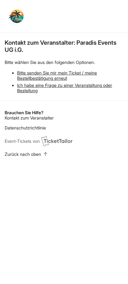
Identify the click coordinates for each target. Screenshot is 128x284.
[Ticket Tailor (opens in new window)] (56, 141)
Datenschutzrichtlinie (25, 127)
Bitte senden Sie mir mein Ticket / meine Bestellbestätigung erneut (57, 75)
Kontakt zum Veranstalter (29, 117)
